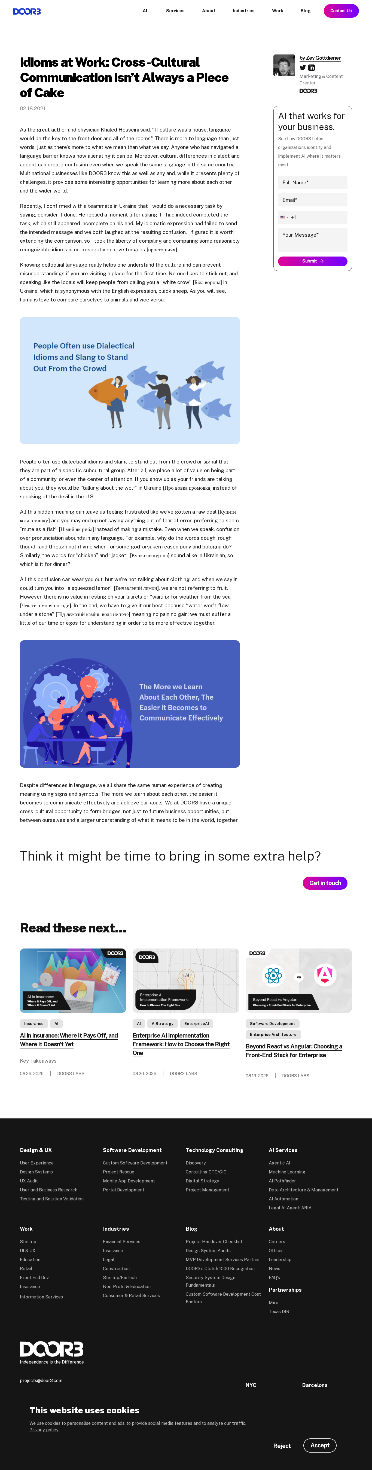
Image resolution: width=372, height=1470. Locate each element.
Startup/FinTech (120, 1277)
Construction (116, 1268)
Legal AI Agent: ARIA (290, 1207)
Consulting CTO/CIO (206, 1172)
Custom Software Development (135, 1163)
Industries (116, 1229)
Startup (28, 1241)
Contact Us (341, 10)
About (276, 1229)
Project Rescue (118, 1172)
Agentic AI (279, 1163)
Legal (108, 1259)
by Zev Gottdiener (320, 58)
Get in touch (325, 882)
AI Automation (283, 1198)
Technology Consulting (214, 1150)
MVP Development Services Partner (223, 1259)
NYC (250, 1385)
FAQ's (274, 1277)
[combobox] (287, 217)
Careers (277, 1241)
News (274, 1268)
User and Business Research (48, 1190)
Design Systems (36, 1172)
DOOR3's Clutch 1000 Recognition (220, 1268)
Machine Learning (287, 1172)
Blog (191, 1229)
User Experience (37, 1163)
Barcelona (315, 1385)
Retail (26, 1268)
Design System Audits (208, 1250)
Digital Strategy (202, 1181)
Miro (273, 1302)
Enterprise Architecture (273, 1034)
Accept (320, 1445)
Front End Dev (34, 1277)
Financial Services (121, 1241)
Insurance (34, 1023)
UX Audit (29, 1181)
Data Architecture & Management (304, 1190)
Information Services (41, 1297)
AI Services (283, 1150)
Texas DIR (279, 1311)
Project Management (207, 1190)
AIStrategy (162, 1023)
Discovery (196, 1163)
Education (30, 1259)
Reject (282, 1445)
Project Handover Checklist (214, 1241)
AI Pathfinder (282, 1181)
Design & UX (36, 1150)
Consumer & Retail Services (131, 1295)
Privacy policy (44, 1429)
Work (26, 1229)
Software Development (272, 1023)
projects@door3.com (41, 1380)
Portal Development (123, 1190)
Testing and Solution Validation (52, 1198)
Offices (276, 1250)
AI (56, 1023)
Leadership (280, 1259)
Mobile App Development (129, 1181)
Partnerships (285, 1290)
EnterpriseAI (196, 1023)
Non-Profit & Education (127, 1286)
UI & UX (27, 1250)
